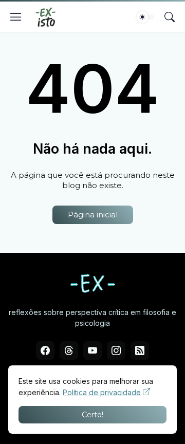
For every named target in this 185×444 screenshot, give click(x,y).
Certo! (92, 414)
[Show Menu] (16, 17)
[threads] (69, 350)
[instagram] (116, 350)
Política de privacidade (102, 392)
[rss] (140, 350)
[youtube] (92, 350)
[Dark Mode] (145, 17)
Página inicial (93, 214)
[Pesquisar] (169, 17)
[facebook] (45, 350)
